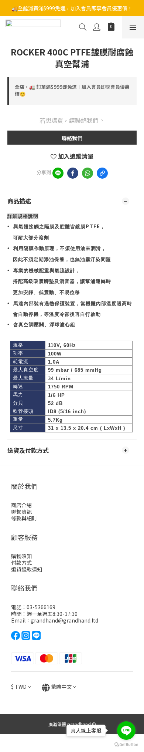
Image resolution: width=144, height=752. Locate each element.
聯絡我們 (72, 138)
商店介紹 (21, 505)
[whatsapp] (87, 173)
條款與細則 (24, 518)
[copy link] (102, 173)
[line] (58, 173)
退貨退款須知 (26, 569)
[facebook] (72, 173)
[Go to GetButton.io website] (126, 744)
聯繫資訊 (21, 511)
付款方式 (21, 562)
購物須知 (21, 556)
